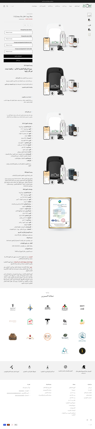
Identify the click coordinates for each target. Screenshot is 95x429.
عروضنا (70, 6)
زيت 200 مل (57, 6)
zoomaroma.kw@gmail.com (14, 393)
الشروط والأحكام (47, 387)
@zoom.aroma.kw (19, 395)
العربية (13, 6)
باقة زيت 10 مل (71, 400)
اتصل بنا (90, 390)
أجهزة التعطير (77, 6)
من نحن (90, 387)
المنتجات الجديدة (71, 410)
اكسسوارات (72, 407)
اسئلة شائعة (89, 395)
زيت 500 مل (50, 6)
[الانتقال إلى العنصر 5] (89, 34)
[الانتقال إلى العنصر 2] (89, 20)
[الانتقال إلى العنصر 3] (89, 25)
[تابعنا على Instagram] (91, 420)
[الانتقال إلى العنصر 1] (89, 15)
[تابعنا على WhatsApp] (87, 420)
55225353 (21, 390)
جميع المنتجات (34, 6)
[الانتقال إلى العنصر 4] (89, 29)
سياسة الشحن (48, 392)
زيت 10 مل (64, 6)
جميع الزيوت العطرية (70, 402)
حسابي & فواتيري (88, 397)
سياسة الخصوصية (47, 390)
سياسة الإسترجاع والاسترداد (45, 395)
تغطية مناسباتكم (88, 392)
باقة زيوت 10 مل (42, 6)
